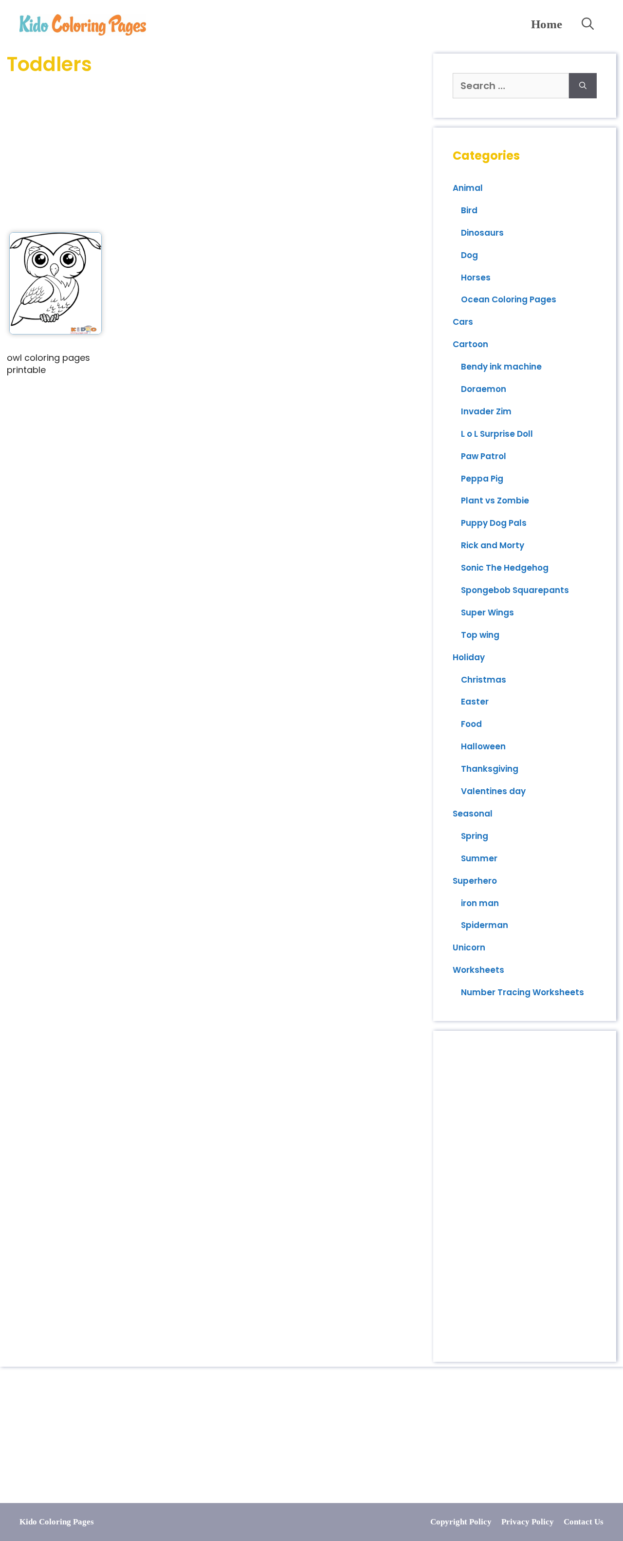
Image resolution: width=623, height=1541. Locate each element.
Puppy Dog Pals (494, 523)
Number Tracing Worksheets (522, 992)
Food (471, 724)
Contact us (584, 1521)
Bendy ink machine (501, 366)
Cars (463, 322)
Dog (469, 255)
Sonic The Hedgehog (505, 568)
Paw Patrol (483, 456)
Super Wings (487, 612)
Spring (474, 836)
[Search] (583, 85)
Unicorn (469, 947)
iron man (480, 903)
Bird (469, 210)
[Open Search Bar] (588, 24)
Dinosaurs (482, 233)
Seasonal (473, 813)
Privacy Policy (527, 1521)
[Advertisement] (216, 154)
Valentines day (493, 791)
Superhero (475, 881)
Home (546, 24)
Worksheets (478, 970)
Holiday (469, 657)
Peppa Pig (482, 478)
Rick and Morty (492, 545)
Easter (475, 701)
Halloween (483, 746)
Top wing (480, 635)
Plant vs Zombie (495, 500)
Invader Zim (486, 411)
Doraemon (483, 389)
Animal (468, 188)
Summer (479, 858)
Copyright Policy (461, 1521)
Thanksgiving (489, 769)
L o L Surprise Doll (497, 434)
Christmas (483, 680)
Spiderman (484, 925)
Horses (476, 277)
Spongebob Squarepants (515, 590)
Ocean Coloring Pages (508, 299)
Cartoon (470, 344)
